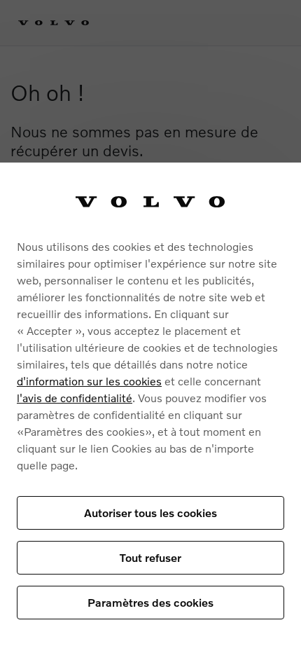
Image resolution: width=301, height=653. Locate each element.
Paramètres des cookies (151, 602)
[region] (150, 408)
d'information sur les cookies (89, 380)
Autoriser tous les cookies (150, 512)
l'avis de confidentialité (74, 397)
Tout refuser (150, 557)
